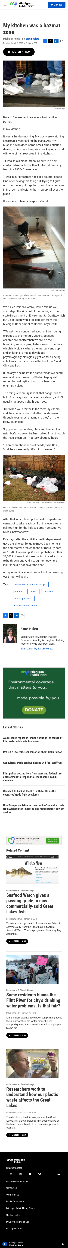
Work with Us (12, 1195)
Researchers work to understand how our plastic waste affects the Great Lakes (32, 1097)
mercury (49, 591)
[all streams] (64, 1244)
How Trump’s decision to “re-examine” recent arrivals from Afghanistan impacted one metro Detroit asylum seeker (33, 809)
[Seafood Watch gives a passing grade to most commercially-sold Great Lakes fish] (32, 869)
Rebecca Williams (14, 919)
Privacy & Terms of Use (17, 1222)
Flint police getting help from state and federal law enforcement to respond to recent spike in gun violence (32, 777)
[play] (5, 1244)
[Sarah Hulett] (10, 633)
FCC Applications (14, 1229)
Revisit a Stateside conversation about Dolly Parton (32, 752)
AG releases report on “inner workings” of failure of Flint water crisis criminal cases (32, 739)
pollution (17, 591)
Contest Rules (13, 1215)
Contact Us (11, 1188)
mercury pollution (22, 598)
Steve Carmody (13, 1013)
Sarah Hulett (32, 38)
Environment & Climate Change (29, 584)
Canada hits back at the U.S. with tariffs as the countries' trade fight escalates (29, 792)
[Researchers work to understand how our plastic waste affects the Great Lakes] (32, 1063)
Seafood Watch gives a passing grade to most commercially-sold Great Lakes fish (29, 903)
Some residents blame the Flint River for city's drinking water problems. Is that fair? (33, 1000)
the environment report (25, 605)
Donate (57, 4)
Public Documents (15, 1201)
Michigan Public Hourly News (20, 1208)
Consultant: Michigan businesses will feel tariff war (32, 762)
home (33, 591)
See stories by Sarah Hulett (37, 648)
